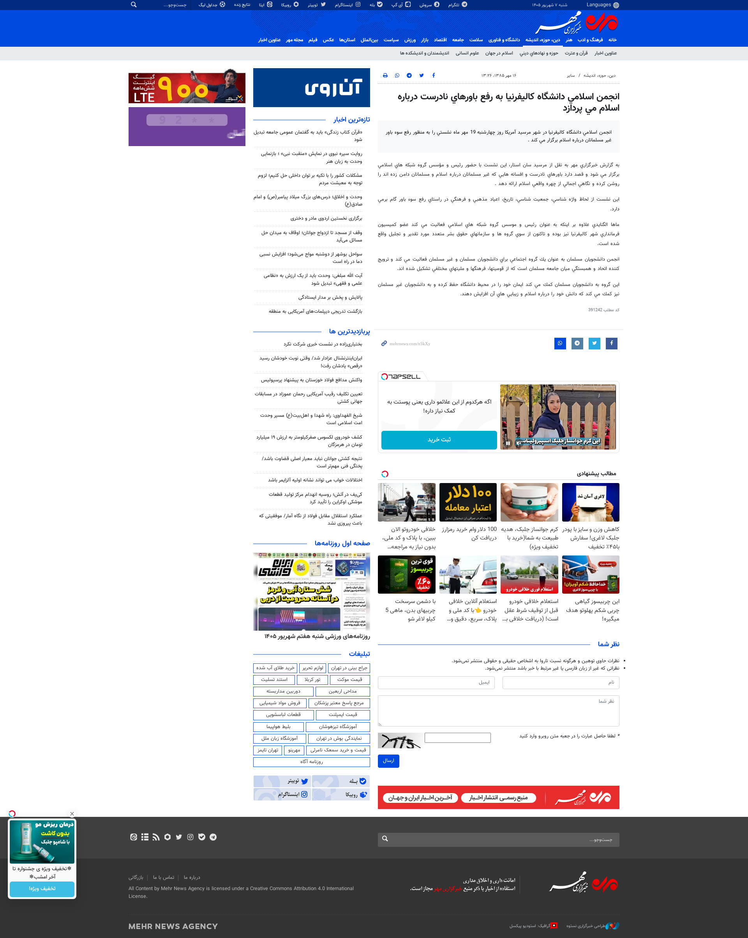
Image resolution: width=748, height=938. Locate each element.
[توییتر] (179, 837)
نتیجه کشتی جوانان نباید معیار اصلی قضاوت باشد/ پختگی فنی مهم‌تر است (312, 462)
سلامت (476, 40)
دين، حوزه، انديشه (543, 40)
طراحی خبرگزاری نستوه (585, 926)
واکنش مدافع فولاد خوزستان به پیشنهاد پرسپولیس (311, 380)
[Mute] (519, 443)
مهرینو (294, 750)
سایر (571, 75)
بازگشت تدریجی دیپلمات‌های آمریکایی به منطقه (315, 312)
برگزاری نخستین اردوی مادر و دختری (326, 218)
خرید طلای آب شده (275, 668)
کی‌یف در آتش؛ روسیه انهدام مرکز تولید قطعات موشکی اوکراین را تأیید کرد (315, 498)
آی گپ (398, 5)
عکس (328, 40)
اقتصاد (440, 40)
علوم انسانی (467, 53)
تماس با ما (163, 878)
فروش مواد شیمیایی (279, 703)
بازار (425, 40)
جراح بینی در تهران (349, 668)
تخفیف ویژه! (42, 889)
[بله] (201, 837)
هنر (569, 40)
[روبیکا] (168, 837)
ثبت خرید (439, 440)
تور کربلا (312, 680)
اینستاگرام (344, 5)
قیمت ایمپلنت (343, 715)
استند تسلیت (274, 680)
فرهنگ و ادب (590, 40)
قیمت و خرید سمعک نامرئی (338, 750)
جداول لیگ (209, 5)
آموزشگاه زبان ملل (279, 738)
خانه (613, 40)
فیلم (313, 40)
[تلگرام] (213, 837)
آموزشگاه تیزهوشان (338, 727)
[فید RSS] (156, 837)
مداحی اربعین (343, 691)
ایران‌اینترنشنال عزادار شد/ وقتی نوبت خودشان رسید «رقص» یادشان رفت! (310, 362)
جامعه (458, 40)
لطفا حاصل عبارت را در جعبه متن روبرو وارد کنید (569, 736)
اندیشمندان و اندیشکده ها (424, 53)
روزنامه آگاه (311, 762)
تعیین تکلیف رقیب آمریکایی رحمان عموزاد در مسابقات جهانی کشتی (308, 398)
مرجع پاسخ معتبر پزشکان (339, 703)
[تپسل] (384, 377)
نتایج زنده (242, 5)
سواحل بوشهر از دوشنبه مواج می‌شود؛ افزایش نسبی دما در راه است (310, 258)
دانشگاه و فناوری (504, 40)
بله (373, 5)
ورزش (410, 40)
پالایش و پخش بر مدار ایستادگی (330, 298)
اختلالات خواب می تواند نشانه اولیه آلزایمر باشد (315, 480)
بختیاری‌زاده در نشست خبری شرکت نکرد (323, 344)
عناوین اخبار (606, 53)
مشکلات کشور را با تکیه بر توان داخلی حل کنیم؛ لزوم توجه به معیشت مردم (310, 179)
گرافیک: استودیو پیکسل (530, 926)
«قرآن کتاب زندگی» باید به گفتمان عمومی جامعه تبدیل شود (308, 136)
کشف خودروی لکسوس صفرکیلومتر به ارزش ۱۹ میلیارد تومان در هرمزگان (309, 441)
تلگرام (454, 5)
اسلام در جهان (499, 53)
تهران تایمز (268, 750)
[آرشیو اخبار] (145, 837)
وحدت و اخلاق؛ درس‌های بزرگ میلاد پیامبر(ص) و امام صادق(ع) (308, 200)
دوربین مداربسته (283, 691)
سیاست (391, 40)
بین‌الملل (369, 40)
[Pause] (508, 443)
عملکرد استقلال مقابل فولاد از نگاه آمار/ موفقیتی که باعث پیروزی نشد (310, 519)
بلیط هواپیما (278, 727)
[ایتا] (133, 837)
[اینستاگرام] (190, 837)
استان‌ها (347, 40)
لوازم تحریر (312, 668)
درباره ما (192, 878)
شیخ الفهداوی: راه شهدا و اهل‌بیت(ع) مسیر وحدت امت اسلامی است (311, 419)
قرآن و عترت (576, 53)
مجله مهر (294, 40)
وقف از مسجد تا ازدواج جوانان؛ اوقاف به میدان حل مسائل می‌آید (311, 236)
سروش (426, 5)
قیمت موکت (349, 680)
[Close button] (72, 814)
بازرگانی (136, 878)
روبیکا (286, 5)
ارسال (388, 761)
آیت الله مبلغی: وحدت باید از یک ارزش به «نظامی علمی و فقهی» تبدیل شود (313, 279)
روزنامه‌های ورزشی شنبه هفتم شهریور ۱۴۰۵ (317, 636)
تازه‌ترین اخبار (351, 120)
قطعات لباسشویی (283, 715)
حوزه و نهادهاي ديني (539, 53)
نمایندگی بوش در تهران (339, 738)
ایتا (262, 5)
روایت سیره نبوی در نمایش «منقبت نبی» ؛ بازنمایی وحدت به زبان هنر (311, 157)
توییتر (313, 5)
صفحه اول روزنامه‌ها (342, 544)
